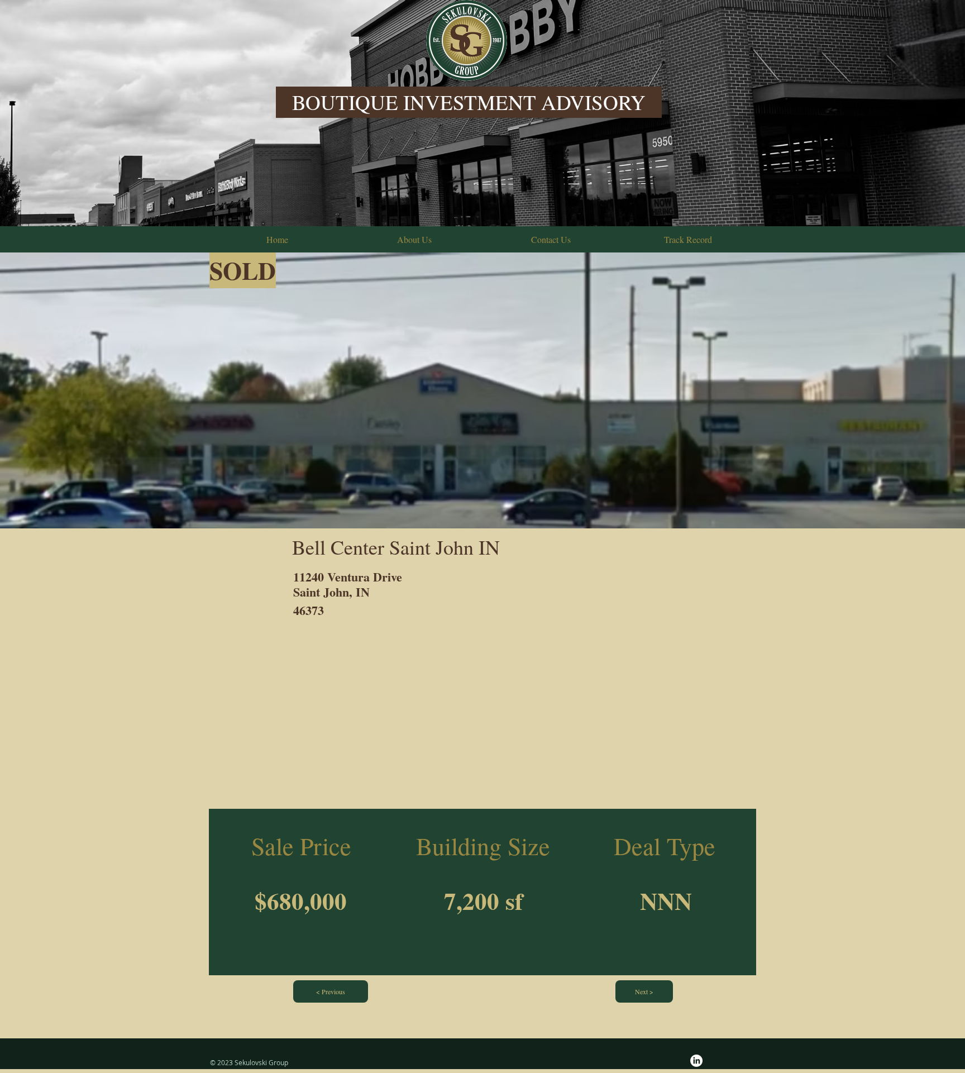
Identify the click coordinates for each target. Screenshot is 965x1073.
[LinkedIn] (696, 1061)
